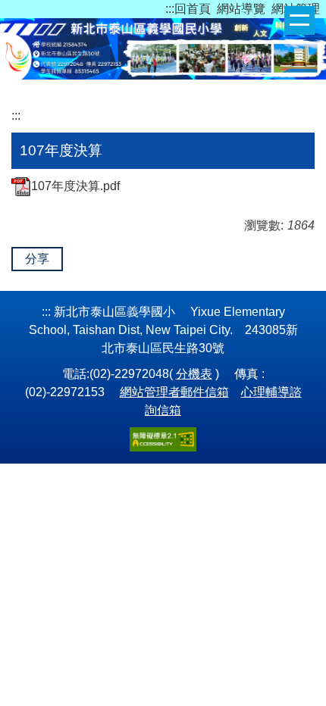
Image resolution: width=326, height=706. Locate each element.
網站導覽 (241, 8)
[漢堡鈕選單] (299, 20)
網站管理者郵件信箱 (174, 392)
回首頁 (192, 8)
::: (169, 8)
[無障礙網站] (163, 438)
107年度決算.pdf (75, 186)
